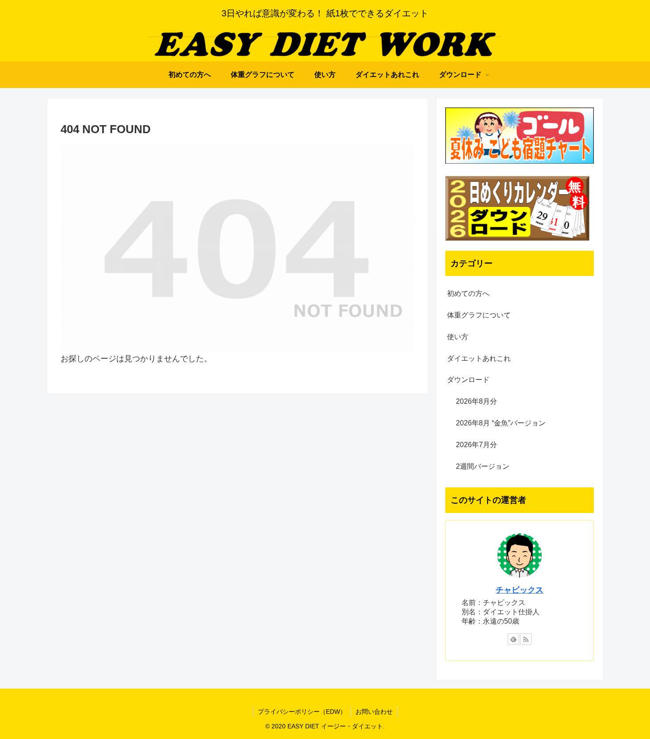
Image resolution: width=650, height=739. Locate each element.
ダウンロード (468, 379)
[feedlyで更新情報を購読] (513, 639)
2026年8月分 (476, 401)
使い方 (457, 337)
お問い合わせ (374, 711)
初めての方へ (468, 293)
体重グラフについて (479, 315)
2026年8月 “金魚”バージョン (501, 423)
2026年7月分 (476, 444)
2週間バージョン (482, 466)
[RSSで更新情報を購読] (525, 639)
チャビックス (519, 590)
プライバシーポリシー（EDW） (302, 711)
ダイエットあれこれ (479, 358)
